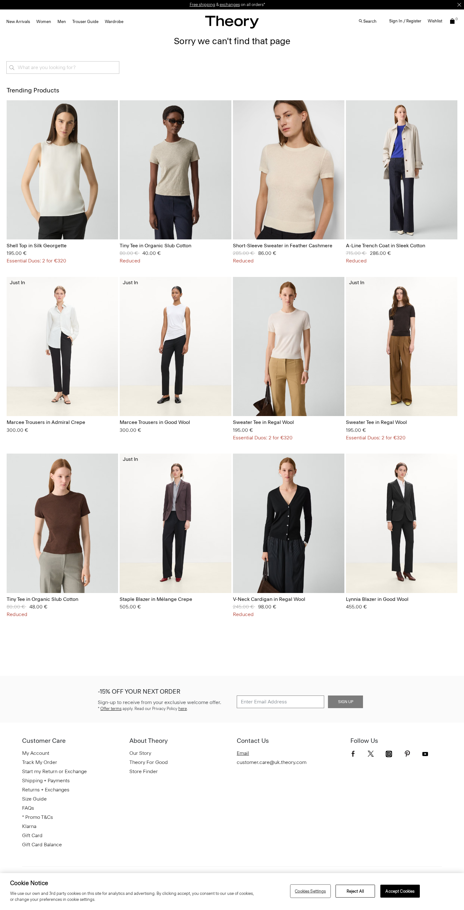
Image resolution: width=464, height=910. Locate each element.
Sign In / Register (405, 21)
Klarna (29, 826)
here (182, 708)
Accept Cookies (399, 891)
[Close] (459, 5)
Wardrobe (114, 21)
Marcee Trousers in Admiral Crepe (46, 422)
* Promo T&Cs (37, 817)
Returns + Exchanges (45, 790)
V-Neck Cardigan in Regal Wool (269, 599)
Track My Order (39, 762)
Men (61, 21)
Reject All (355, 891)
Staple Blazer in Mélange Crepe (156, 599)
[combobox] (62, 67)
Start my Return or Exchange (54, 771)
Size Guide (34, 799)
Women (43, 21)
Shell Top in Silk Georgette (37, 246)
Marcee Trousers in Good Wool (155, 422)
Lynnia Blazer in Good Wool (377, 599)
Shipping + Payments (46, 781)
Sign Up (345, 702)
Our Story (140, 753)
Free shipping (202, 4)
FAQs (28, 808)
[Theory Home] (232, 22)
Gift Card (32, 835)
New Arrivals (18, 21)
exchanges (230, 4)
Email (243, 753)
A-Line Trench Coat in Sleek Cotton (385, 246)
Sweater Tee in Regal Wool (263, 422)
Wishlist (435, 21)
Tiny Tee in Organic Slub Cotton (155, 246)
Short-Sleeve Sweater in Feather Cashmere (282, 246)
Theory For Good (148, 762)
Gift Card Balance (42, 845)
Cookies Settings (310, 891)
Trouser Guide (85, 21)
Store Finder (143, 771)
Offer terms (111, 708)
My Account (35, 753)
